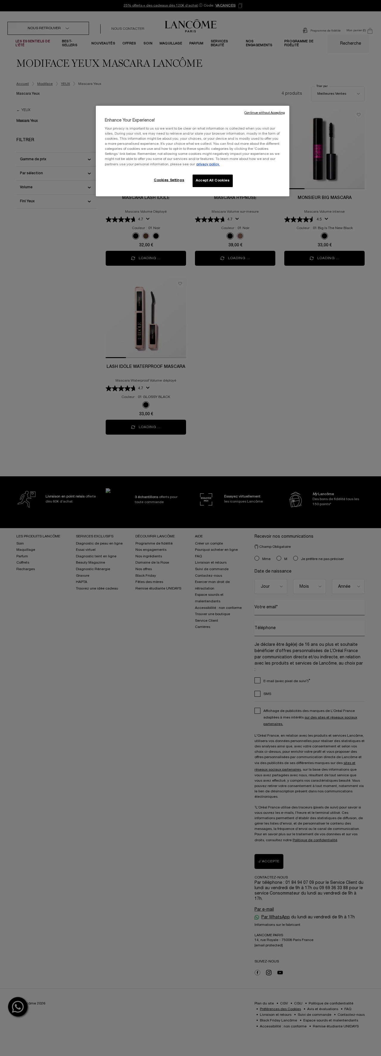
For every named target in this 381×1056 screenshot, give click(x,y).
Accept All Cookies (212, 180)
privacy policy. (208, 164)
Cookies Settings (169, 180)
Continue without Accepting (264, 113)
